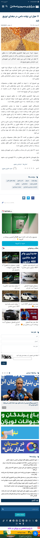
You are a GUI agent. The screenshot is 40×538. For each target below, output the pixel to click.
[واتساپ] (16, 524)
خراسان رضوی (17, 164)
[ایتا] (16, 521)
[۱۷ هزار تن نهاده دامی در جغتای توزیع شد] (20, 39)
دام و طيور (20, 181)
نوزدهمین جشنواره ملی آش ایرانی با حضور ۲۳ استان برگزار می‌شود (21, 469)
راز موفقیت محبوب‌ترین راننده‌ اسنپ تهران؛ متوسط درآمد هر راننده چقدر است (19, 473)
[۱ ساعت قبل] (20, 388)
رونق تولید (34, 181)
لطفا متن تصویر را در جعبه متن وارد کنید (27, 356)
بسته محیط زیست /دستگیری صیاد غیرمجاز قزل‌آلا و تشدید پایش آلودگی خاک (19, 495)
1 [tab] (9, 373)
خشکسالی (24, 184)
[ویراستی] (10, 521)
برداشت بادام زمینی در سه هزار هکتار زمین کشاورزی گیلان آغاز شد (19, 477)
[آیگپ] (20, 521)
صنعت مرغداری (17, 187)
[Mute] (7, 232)
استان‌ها (25, 164)
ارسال (3, 363)
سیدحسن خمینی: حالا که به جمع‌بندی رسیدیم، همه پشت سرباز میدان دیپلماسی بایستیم (20, 464)
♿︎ (35, 533)
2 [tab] (7, 373)
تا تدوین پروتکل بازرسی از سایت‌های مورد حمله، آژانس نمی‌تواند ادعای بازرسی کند (20, 404)
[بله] (23, 521)
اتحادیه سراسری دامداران (30, 187)
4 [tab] (2, 373)
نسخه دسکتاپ (20, 515)
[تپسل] (3, 211)
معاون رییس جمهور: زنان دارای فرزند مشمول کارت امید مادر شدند (19, 491)
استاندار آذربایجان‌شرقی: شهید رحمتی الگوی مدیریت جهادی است (19, 480)
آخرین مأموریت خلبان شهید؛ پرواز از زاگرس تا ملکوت (23, 483)
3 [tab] (5, 373)
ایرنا (22, 7)
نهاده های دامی (11, 181)
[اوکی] (23, 524)
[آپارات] (26, 521)
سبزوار (27, 181)
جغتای (17, 184)
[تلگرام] (36, 521)
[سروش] (13, 521)
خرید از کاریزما (20, 243)
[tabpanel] (20, 392)
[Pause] (4, 232)
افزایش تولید (33, 184)
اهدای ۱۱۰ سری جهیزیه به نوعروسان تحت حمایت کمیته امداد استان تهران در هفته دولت (20, 487)
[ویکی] (20, 524)
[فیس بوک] (7, 521)
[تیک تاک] (3, 521)
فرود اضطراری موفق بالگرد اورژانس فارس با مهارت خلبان (21, 460)
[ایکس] (33, 521)
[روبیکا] (29, 521)
